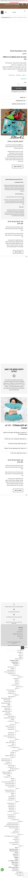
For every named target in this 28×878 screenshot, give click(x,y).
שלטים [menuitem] (12, 779)
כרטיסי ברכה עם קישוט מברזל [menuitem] (11, 836)
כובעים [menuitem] (20, 655)
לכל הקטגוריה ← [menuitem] (10, 673)
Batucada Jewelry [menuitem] (14, 849)
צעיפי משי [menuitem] (11, 741)
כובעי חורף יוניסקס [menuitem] (10, 726)
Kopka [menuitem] (16, 859)
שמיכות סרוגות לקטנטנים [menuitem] (12, 824)
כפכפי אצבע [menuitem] (11, 691)
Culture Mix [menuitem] (15, 854)
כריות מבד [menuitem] (8, 762)
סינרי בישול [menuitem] (11, 810)
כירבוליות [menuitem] (12, 754)
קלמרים (12, 17)
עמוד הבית (25, 17)
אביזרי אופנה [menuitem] (19, 687)
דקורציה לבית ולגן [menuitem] (14, 769)
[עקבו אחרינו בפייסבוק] (25, 6)
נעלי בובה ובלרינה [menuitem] (10, 690)
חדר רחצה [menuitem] (16, 813)
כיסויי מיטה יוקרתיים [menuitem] (9, 756)
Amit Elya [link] (11, 642)
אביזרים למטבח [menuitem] (10, 803)
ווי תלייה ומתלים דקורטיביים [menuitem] (8, 782)
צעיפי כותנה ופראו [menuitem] (10, 742)
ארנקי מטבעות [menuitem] (11, 667)
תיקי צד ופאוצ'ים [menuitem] (14, 660)
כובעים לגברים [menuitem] (10, 728)
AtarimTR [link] (19, 642)
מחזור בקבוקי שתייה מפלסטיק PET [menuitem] (5, 699)
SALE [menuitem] (20, 657)
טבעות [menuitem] (16, 683)
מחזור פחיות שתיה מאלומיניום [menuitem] (6, 712)
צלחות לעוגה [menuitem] (11, 798)
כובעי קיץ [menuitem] (12, 724)
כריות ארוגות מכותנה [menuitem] (5, 760)
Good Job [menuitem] (15, 856)
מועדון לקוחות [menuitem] (18, 874)
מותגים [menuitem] (20, 846)
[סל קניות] (2, 12)
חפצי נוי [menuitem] (12, 780)
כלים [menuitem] (17, 788)
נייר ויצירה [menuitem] (19, 834)
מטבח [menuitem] (16, 801)
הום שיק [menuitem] (20, 749)
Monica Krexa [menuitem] (15, 862)
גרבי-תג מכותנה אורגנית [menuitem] (9, 736)
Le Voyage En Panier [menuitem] (13, 861)
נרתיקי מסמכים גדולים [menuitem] (9, 672)
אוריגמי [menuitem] (16, 829)
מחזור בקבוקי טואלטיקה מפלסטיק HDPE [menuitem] (5, 703)
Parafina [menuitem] (16, 866)
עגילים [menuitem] (16, 682)
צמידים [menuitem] (16, 680)
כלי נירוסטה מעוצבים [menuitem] (9, 790)
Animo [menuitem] (16, 847)
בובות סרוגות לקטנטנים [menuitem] (12, 823)
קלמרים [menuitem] (12, 669)
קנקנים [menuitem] (12, 793)
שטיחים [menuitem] (12, 752)
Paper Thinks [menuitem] (15, 864)
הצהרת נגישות (20, 636)
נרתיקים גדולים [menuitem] (10, 670)
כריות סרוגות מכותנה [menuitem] (5, 759)
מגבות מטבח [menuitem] (11, 805)
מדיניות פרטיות (20, 632)
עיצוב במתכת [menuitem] (11, 770)
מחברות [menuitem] (16, 838)
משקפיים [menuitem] (19, 652)
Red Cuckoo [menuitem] (15, 869)
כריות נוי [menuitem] (12, 757)
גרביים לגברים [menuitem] (11, 734)
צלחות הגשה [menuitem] (11, 797)
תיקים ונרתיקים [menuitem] (18, 659)
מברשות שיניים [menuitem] (10, 815)
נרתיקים (15, 17)
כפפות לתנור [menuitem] (11, 808)
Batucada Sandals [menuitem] (14, 851)
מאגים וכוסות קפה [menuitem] (10, 792)
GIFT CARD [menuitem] (19, 872)
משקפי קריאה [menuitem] (11, 716)
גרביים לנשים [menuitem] (11, 733)
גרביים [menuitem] (20, 654)
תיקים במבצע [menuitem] (15, 662)
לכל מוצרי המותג (18, 166)
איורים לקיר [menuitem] (15, 831)
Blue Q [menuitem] (16, 852)
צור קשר (21, 638)
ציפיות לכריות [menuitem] (11, 765)
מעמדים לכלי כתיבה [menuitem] (9, 783)
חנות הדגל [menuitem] (19, 875)
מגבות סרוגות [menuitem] (11, 806)
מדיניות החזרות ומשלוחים (18, 634)
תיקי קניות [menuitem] (15, 664)
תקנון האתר (20, 629)
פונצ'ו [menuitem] (12, 744)
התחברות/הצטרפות (14, 2)
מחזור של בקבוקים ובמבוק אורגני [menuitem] (6, 707)
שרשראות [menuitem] (16, 678)
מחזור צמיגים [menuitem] (7, 710)
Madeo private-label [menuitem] (13, 867)
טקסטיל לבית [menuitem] (15, 751)
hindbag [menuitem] (16, 857)
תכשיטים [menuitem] (20, 677)
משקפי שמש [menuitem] (11, 696)
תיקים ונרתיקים (20, 17)
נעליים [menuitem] (16, 688)
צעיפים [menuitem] (16, 739)
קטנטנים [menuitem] (20, 821)
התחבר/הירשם (18, 252)
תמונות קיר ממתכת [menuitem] (6, 772)
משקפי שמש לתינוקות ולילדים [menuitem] (11, 826)
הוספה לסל (19, 88)
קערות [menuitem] (12, 795)
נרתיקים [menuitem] (16, 665)
